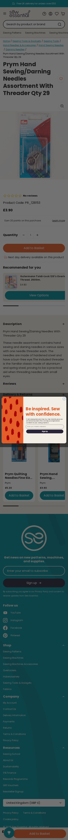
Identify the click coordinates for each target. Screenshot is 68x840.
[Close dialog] (64, 398)
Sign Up (45, 431)
